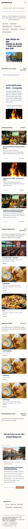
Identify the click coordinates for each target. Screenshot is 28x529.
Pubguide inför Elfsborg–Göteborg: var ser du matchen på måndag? (13, 210)
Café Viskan (6, 283)
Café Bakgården (7, 351)
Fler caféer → (23, 323)
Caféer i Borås (17, 26)
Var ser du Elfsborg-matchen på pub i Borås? (14, 147)
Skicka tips (13, 504)
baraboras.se (7, 501)
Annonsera (20, 504)
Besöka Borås (13, 23)
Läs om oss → (20, 487)
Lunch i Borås (5, 29)
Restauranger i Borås (7, 26)
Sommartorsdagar (7, 32)
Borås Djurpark (14, 29)
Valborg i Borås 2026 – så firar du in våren (13, 179)
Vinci (4, 311)
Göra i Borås (5, 23)
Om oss (7, 504)
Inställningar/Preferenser (8, 525)
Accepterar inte (13, 523)
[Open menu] (25, 3)
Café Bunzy (6, 375)
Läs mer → (5, 263)
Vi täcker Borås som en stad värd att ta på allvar (13, 468)
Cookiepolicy (8, 507)
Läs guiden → (22, 158)
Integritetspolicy (17, 507)
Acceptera (5, 523)
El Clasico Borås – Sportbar (10, 258)
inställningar (12, 520)
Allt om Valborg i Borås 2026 (13, 105)
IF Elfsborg (22, 29)
